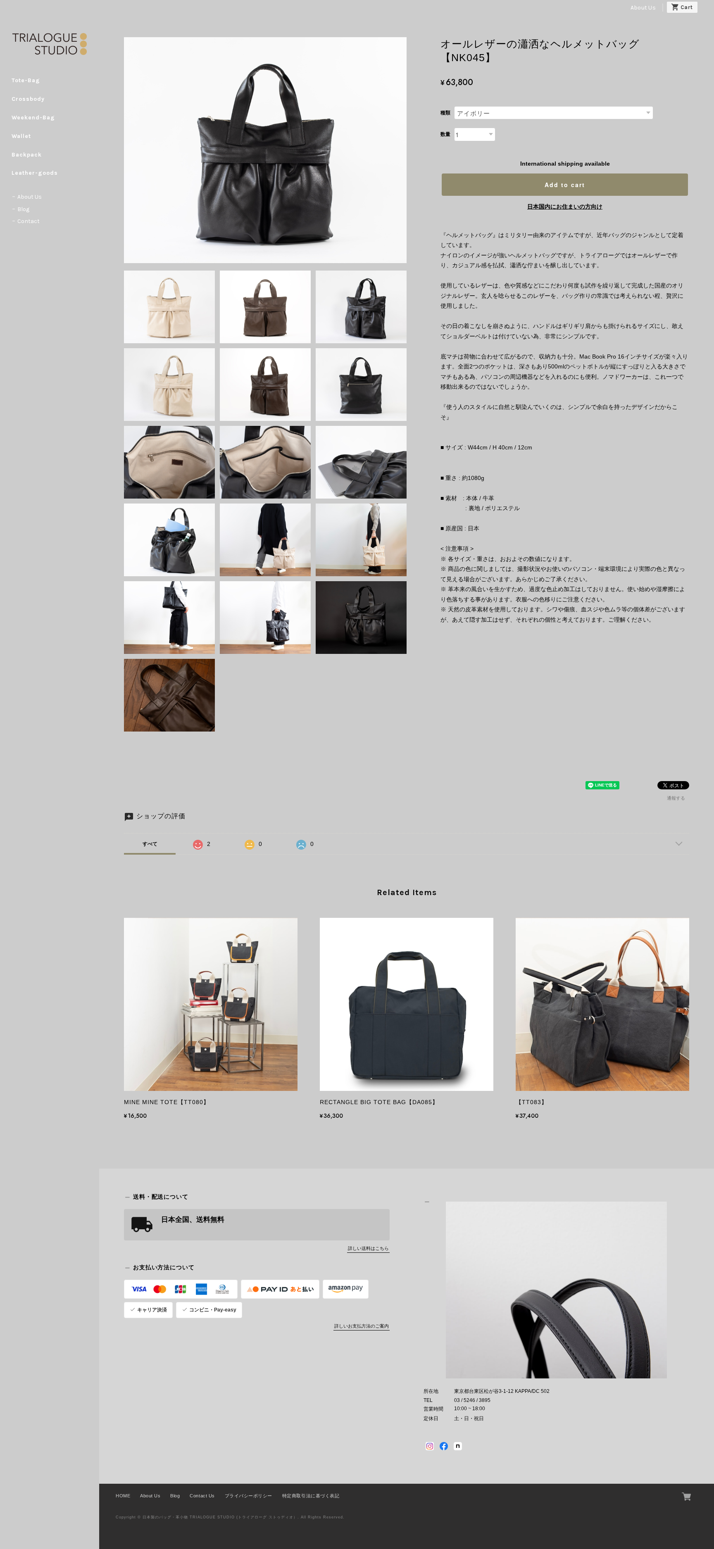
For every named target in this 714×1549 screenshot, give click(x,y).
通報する (676, 798)
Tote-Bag (26, 80)
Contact (28, 221)
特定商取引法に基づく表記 (310, 1495)
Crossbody (28, 98)
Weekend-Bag (33, 117)
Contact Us (202, 1495)
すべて (150, 844)
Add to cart (565, 185)
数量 (445, 134)
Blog (23, 209)
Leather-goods (35, 172)
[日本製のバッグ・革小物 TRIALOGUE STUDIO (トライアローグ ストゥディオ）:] (556, 1290)
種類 (445, 113)
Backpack (27, 154)
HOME (123, 1495)
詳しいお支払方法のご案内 (361, 1325)
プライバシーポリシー (248, 1495)
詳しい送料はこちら (368, 1248)
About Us (643, 7)
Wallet (21, 136)
